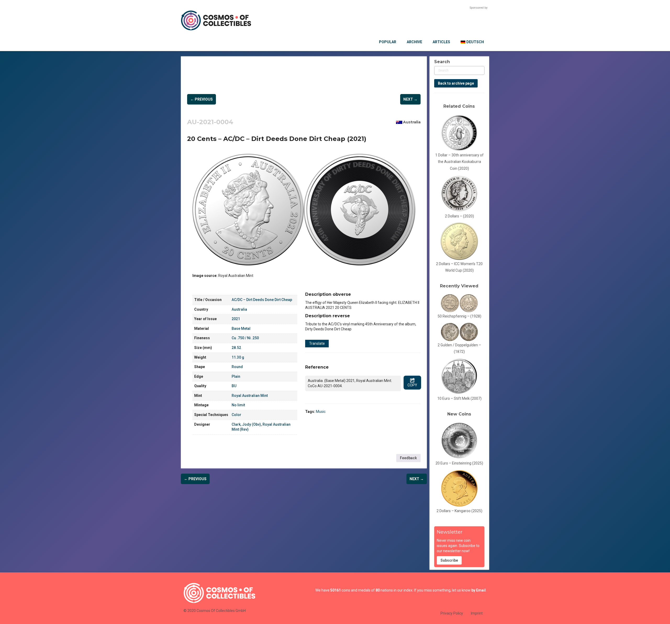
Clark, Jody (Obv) (246, 424)
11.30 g (238, 357)
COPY (412, 385)
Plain (236, 376)
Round (237, 367)
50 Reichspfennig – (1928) (459, 316)
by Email (478, 590)
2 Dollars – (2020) (459, 216)
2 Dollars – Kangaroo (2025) (459, 511)
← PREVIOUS (201, 99)
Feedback (408, 458)
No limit (238, 405)
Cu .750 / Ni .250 (245, 338)
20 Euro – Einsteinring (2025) (459, 463)
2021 (236, 319)
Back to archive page (456, 83)
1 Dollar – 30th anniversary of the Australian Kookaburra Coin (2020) (459, 162)
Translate (317, 343)
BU (234, 386)
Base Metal (241, 328)
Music (321, 411)
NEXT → (410, 99)
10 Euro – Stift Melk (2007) (459, 398)
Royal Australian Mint (250, 395)
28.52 (236, 348)
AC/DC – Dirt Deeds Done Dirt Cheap (262, 300)
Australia (412, 122)
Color (236, 415)
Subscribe (449, 560)
